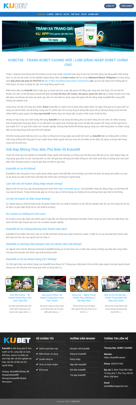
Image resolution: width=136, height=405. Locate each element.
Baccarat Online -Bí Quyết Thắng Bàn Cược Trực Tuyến (52, 298)
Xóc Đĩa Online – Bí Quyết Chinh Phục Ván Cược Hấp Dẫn (20, 298)
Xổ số (83, 14)
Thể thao (75, 14)
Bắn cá (58, 14)
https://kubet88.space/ (69, 188)
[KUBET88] (15, 6)
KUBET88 (41, 14)
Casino (50, 14)
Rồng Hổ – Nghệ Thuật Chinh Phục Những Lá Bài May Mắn (84, 298)
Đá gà (66, 14)
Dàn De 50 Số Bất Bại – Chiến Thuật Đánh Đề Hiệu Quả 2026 (116, 298)
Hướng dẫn (93, 14)
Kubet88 (6, 348)
